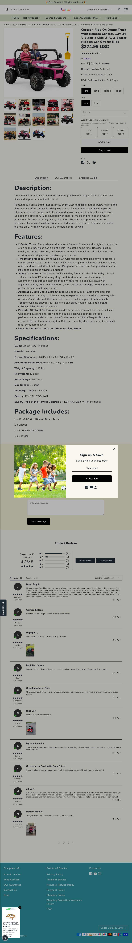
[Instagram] (95, 487)
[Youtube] (91, 487)
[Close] (114, 449)
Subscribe (92, 478)
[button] (5, 938)
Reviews (3, 610)
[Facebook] (86, 487)
